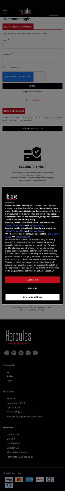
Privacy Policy (36, 225)
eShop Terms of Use (15, 225)
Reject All (32, 288)
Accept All (32, 279)
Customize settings (32, 297)
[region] (33, 245)
